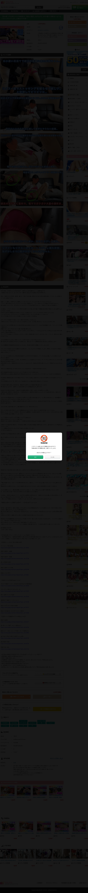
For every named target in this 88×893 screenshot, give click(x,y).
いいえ (52, 457)
